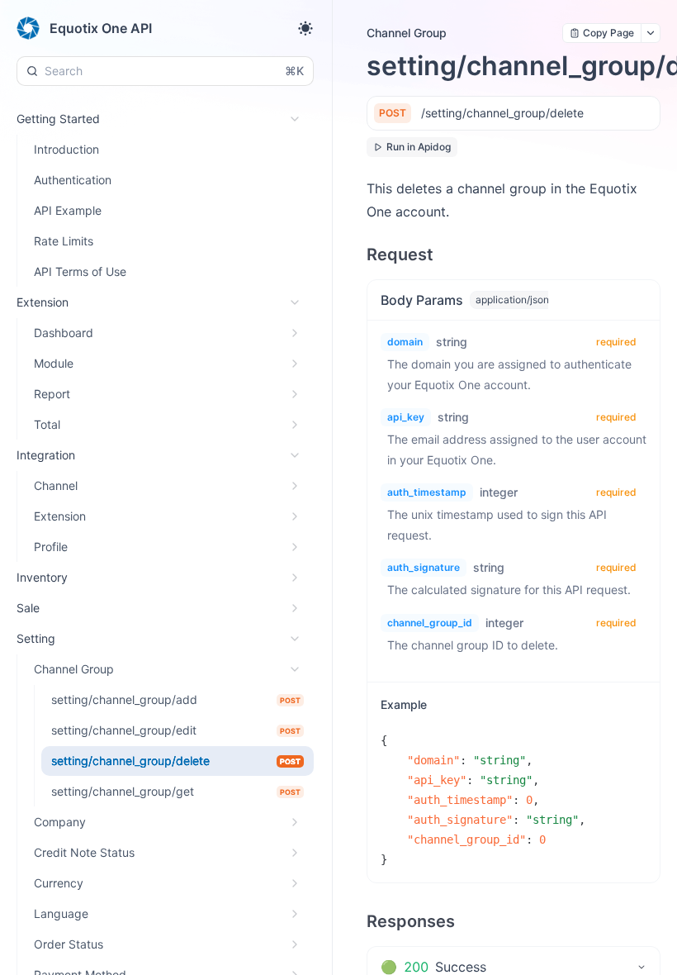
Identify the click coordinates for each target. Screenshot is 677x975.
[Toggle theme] (305, 28)
